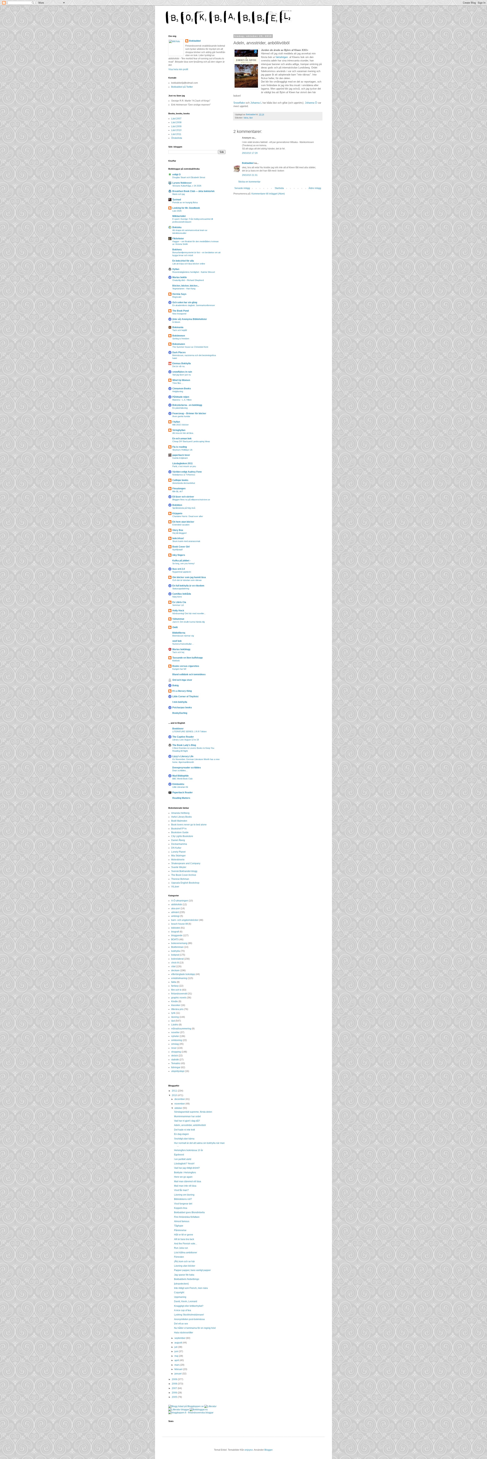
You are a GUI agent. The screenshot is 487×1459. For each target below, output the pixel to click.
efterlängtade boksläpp (183, 974)
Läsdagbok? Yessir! (184, 1163)
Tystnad (176, 199)
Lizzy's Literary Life (182, 756)
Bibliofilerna (178, 633)
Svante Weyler (178, 867)
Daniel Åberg (178, 840)
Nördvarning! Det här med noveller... (189, 613)
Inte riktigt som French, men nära (191, 1288)
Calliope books (180, 480)
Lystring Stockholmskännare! (189, 1314)
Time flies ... (177, 383)
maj (176, 1356)
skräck (174, 1055)
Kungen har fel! (179, 669)
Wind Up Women (181, 380)
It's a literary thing (182, 691)
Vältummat (178, 619)
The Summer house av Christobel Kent (190, 347)
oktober (178, 1108)
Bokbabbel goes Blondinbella (189, 1212)
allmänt (175, 912)
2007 (175, 1388)
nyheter (175, 1036)
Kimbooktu (178, 784)
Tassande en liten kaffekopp (187, 657)
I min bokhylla (179, 702)
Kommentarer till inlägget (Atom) (268, 193)
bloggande (176, 935)
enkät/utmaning (179, 978)
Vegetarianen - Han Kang (183, 288)
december (179, 1099)
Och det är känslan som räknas (187, 580)
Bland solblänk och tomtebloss (189, 674)
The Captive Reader (183, 736)
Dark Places (179, 352)
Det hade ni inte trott (184, 1129)
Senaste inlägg (242, 188)
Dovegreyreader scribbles (186, 767)
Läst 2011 (176, 134)
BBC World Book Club (182, 778)
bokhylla (175, 951)
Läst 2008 (176, 122)
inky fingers (178, 555)
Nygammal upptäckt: (181, 572)
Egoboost (179, 1154)
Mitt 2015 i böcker (180, 425)
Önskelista (176, 138)
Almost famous (181, 1221)
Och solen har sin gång (184, 302)
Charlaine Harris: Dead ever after (187, 516)
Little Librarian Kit (180, 787)
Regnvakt (176, 297)
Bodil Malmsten (179, 821)
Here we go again (183, 1177)
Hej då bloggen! (179, 533)
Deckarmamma (179, 844)
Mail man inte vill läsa (185, 1185)
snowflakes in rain (182, 372)
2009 (175, 1379)
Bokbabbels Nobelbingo (186, 1279)
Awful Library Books (181, 817)
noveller (175, 1032)
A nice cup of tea (182, 1310)
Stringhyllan (178, 430)
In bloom (176, 322)
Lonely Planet (178, 851)
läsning (175, 1017)
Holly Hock (178, 610)
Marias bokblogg (181, 649)
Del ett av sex (181, 1323)
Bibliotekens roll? (183, 1199)
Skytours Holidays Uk (182, 450)
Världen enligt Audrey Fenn (187, 471)
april (177, 1360)
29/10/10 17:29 (250, 153)
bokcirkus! (178, 538)
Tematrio (175, 1063)
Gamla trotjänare (180, 458)
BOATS (175, 939)
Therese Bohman (180, 879)
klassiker (175, 1005)
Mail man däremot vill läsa (187, 1181)
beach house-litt (179, 924)
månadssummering (181, 1028)
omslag (175, 1044)
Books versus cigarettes (185, 666)
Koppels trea (180, 1208)
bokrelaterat (177, 959)
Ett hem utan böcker (183, 521)
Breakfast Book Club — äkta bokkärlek (193, 191)
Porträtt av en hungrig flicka (185, 202)
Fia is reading (179, 447)
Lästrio (174, 1024)
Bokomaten (178, 344)
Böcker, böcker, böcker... (185, 285)
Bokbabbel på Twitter (182, 87)
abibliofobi (176, 904)
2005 (175, 1397)
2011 (175, 1090)
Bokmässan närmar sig (183, 636)
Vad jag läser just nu (181, 375)
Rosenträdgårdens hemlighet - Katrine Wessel (193, 272)
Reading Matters (181, 798)
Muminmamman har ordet (187, 1116)
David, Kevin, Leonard (185, 1301)
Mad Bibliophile (180, 775)
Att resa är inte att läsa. (183, 433)
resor (174, 1048)
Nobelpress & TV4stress (183, 475)
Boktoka (176, 227)
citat (173, 966)
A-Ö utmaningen (179, 900)
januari (178, 1373)
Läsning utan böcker (184, 1266)
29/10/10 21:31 (250, 175)
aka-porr (175, 908)
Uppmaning (180, 1297)
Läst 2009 (176, 126)
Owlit (175, 627)
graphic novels (178, 997)
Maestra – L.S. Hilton (182, 400)
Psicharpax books (182, 707)
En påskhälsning (180, 408)
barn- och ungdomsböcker (184, 920)
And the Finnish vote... (185, 1243)
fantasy (175, 986)
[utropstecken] (181, 1283)
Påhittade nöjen (180, 397)
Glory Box (177, 530)
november (179, 1103)
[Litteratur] (210, 1406)
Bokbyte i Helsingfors (185, 1172)
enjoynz (249, 1450)
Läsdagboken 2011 (182, 463)
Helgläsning (177, 391)
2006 (175, 1392)
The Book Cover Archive (183, 875)
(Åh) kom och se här (184, 1261)
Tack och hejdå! (179, 330)
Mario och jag (178, 194)
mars (177, 1365)
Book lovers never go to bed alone (189, 824)
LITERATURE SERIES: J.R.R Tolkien (189, 731)
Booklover (178, 728)
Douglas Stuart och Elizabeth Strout (188, 177)
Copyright (179, 1292)
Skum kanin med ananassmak (186, 541)
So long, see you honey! (183, 563)
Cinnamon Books (181, 388)
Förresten (179, 1257)
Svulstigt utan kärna (184, 1138)
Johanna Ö (311, 102)
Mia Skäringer (178, 855)
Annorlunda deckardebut (183, 483)
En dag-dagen (181, 1134)
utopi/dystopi (177, 1071)
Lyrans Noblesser (182, 183)
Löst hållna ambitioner (185, 1252)
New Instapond (179, 314)
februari (178, 1369)
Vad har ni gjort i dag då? (187, 1120)
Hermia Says (179, 294)
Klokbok (176, 660)
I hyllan (176, 421)
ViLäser (175, 886)
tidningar (175, 1067)
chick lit (175, 962)
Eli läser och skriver (183, 496)
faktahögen (282, 57)
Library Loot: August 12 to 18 (185, 740)
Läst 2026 (176, 211)
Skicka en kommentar (249, 181)
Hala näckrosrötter (183, 1332)
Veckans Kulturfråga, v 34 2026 (186, 186)
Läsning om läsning (184, 1194)
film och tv (176, 990)
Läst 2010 (176, 130)
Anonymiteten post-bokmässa (189, 1319)
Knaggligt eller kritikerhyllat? (188, 1306)
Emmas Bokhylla (181, 363)
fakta (246, 118)
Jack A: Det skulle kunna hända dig (188, 622)
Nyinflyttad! (177, 549)
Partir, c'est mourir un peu (184, 466)
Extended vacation (180, 525)
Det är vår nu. (178, 366)
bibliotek (175, 928)
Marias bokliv (179, 277)
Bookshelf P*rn (179, 828)
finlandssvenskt (179, 993)
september (180, 1338)
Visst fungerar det (183, 1203)
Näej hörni (177, 597)
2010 (175, 1095)
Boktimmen (178, 335)
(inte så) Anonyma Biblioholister (189, 319)
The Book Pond (180, 310)
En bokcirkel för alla (183, 260)
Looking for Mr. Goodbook (186, 208)
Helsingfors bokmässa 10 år (188, 1150)
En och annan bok (182, 438)
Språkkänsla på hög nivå (183, 508)
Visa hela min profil (178, 69)
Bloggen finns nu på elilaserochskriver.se (191, 499)
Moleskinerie (178, 859)
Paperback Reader (182, 792)
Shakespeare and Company (185, 863)
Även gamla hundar (181, 416)
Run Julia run (181, 1248)
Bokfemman (177, 947)
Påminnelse (180, 1230)
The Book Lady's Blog (184, 745)
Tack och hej (178, 652)
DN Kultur (176, 848)
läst (251, 118)
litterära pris (177, 1009)
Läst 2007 (176, 118)
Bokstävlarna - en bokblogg (187, 405)
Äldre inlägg (315, 188)
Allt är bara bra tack (184, 1239)
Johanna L (256, 102)
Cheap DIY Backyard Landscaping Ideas (191, 441)
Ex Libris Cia (179, 602)
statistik (175, 1059)
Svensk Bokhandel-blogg (184, 871)
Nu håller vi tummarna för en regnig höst (195, 1328)
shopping (176, 1051)
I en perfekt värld (182, 1159)
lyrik (173, 1013)
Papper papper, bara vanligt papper (192, 1270)
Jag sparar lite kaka (184, 1274)
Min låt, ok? (177, 491)
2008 (175, 1383)
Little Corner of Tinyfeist (185, 696)
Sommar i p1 (178, 605)
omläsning (176, 1040)
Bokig (175, 685)
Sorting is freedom (180, 338)
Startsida (279, 188)
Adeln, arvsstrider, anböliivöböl (190, 1125)
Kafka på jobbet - (181, 560)
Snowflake (239, 102)
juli (176, 1347)
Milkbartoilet (179, 216)
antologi (175, 916)
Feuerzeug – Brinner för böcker (189, 413)
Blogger (268, 1450)
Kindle (174, 1001)
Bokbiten (177, 505)
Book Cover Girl (181, 546)
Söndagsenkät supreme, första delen (193, 1112)
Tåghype (178, 1225)
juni (176, 1351)
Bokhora (177, 249)
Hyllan (175, 269)
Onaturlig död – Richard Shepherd (188, 280)
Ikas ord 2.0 (178, 569)
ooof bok (177, 641)
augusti (178, 1342)
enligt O (176, 174)
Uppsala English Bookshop (185, 882)
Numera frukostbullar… (183, 644)
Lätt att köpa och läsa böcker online (188, 264)
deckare (175, 970)
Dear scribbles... (180, 770)
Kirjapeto (177, 513)
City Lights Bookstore (182, 836)
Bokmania (177, 327)
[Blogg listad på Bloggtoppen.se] (186, 1406)
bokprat (175, 955)
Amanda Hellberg (180, 813)
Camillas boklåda (181, 594)
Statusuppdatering (180, 588)
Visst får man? (181, 1190)
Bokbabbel (248, 163)
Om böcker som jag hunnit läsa (189, 577)
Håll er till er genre (183, 1234)
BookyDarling (179, 713)
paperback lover (181, 455)
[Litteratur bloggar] (178, 1409)
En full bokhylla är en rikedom (188, 585)
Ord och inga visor (182, 680)
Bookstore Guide (180, 832)
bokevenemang (179, 943)
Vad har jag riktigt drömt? (187, 1168)
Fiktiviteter (178, 238)
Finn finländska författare (187, 1217)
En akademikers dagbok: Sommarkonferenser (193, 305)
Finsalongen (178, 488)
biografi (175, 931)
